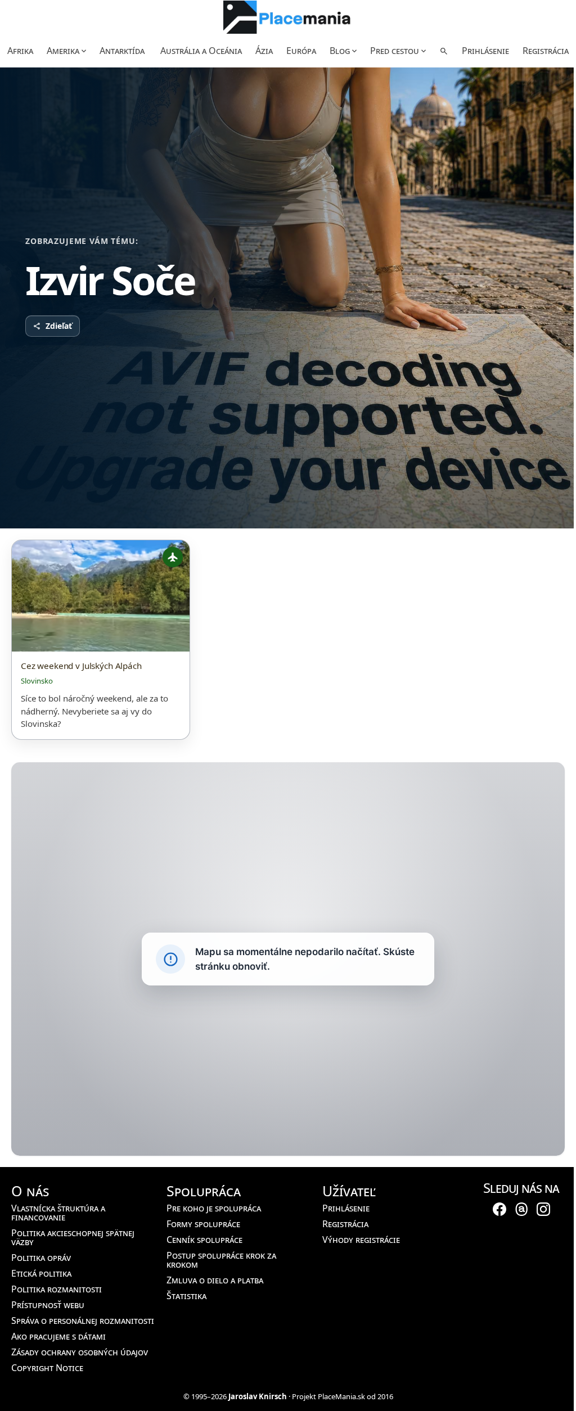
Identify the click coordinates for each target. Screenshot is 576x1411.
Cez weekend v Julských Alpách (81, 666)
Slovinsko (37, 681)
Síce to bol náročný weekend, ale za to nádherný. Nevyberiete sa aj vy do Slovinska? (94, 711)
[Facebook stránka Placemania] (499, 1208)
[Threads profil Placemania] (521, 1208)
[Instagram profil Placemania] (543, 1208)
